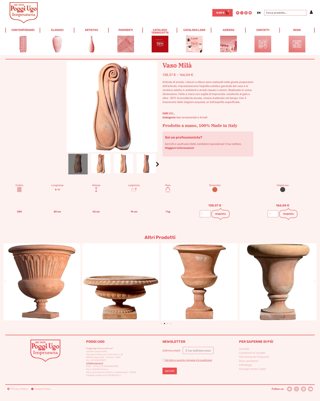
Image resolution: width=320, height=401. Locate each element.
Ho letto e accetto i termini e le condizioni (188, 360)
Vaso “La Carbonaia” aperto (278, 276)
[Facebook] (237, 13)
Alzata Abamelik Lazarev (42, 276)
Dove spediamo (248, 360)
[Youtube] (250, 13)
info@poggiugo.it (94, 363)
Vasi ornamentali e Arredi (191, 117)
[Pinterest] (246, 13)
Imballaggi (245, 364)
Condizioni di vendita (252, 352)
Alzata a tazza (120, 276)
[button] (157, 164)
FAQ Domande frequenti (254, 356)
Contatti (244, 348)
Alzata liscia (199, 276)
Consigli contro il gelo (252, 368)
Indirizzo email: (171, 350)
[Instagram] (242, 13)
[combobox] (285, 13)
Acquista (220, 213)
